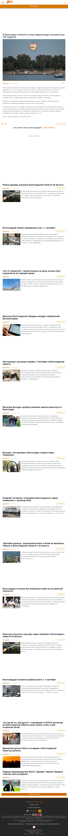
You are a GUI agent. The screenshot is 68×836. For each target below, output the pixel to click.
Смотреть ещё (34, 794)
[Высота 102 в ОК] (36, 815)
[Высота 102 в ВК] (33, 815)
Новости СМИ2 (34, 136)
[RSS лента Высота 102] (41, 815)
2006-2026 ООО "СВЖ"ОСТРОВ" (34, 802)
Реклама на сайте (34, 804)
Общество (6, 83)
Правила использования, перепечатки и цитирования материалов (43, 823)
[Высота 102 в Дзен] (38, 815)
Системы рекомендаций (34, 807)
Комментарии (61, 124)
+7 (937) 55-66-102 (48, 127)
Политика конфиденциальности (16, 823)
